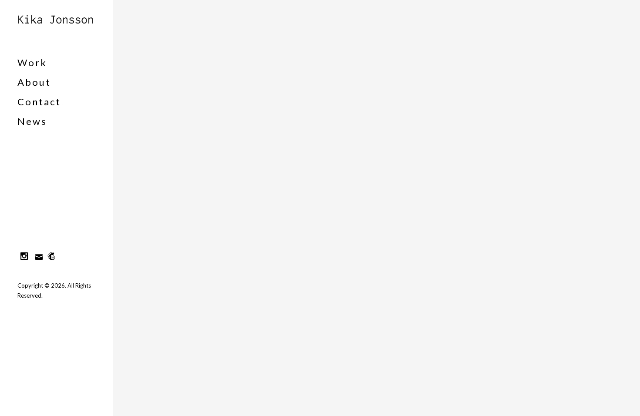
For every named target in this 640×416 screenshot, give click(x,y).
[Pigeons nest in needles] (158, 67)
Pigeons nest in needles (142, 143)
